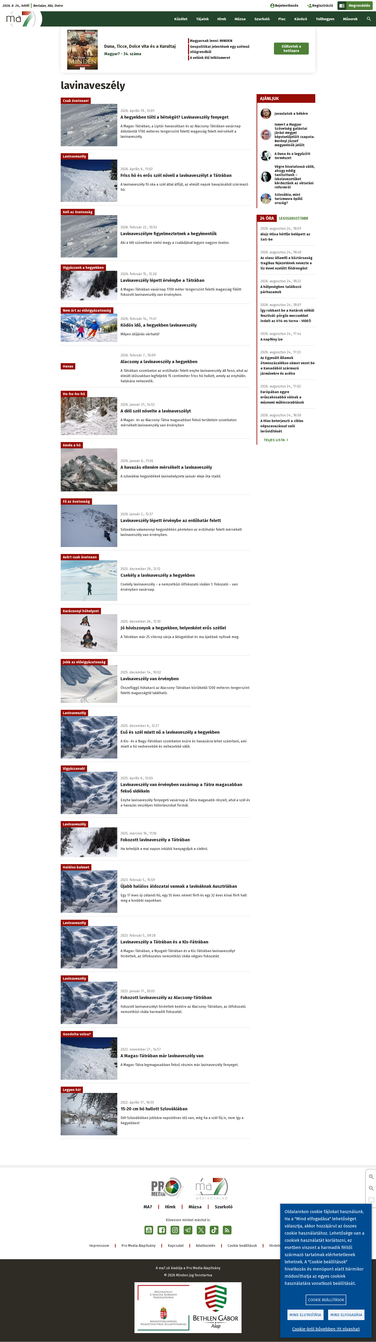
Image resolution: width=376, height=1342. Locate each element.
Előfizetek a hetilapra (291, 48)
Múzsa (195, 1206)
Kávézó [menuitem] (300, 19)
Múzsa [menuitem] (240, 19)
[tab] (267, 218)
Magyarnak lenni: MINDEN (211, 41)
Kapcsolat (176, 1246)
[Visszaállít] (371, 1200)
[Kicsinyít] (371, 1188)
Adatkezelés (205, 1246)
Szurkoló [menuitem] (262, 19)
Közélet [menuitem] (180, 19)
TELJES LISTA (274, 440)
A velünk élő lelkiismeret (210, 58)
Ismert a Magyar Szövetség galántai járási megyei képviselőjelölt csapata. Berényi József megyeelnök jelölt (295, 134)
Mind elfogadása (346, 1315)
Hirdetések (278, 1246)
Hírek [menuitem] (221, 19)
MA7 (148, 1206)
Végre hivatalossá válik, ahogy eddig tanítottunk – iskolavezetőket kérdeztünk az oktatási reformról (295, 177)
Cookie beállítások (242, 1246)
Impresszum (99, 1246)
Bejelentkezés (286, 5)
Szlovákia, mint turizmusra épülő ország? (288, 199)
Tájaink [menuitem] (202, 19)
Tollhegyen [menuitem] (325, 19)
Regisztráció (322, 5)
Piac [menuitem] (282, 19)
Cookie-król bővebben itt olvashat (326, 1329)
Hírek (170, 1206)
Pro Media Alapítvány (138, 1246)
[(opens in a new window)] (148, 1230)
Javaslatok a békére (291, 113)
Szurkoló (224, 1206)
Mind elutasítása (305, 1315)
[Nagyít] (371, 1177)
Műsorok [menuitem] (350, 19)
